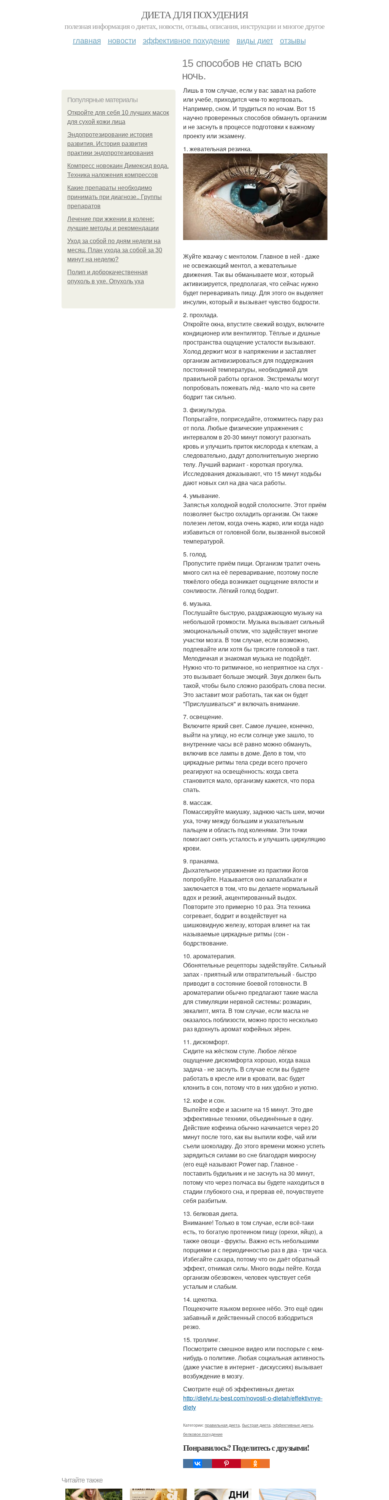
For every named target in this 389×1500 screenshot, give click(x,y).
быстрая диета (256, 1425)
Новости (122, 40)
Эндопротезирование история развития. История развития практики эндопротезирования (110, 143)
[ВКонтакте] (197, 1463)
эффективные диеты (293, 1425)
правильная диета (222, 1425)
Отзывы (293, 40)
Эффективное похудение (186, 40)
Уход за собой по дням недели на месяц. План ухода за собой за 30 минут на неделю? (114, 250)
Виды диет (255, 40)
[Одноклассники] (255, 1463)
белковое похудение (203, 1434)
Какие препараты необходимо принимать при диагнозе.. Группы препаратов (114, 197)
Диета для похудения (194, 14)
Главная (87, 40)
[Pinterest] (226, 1463)
